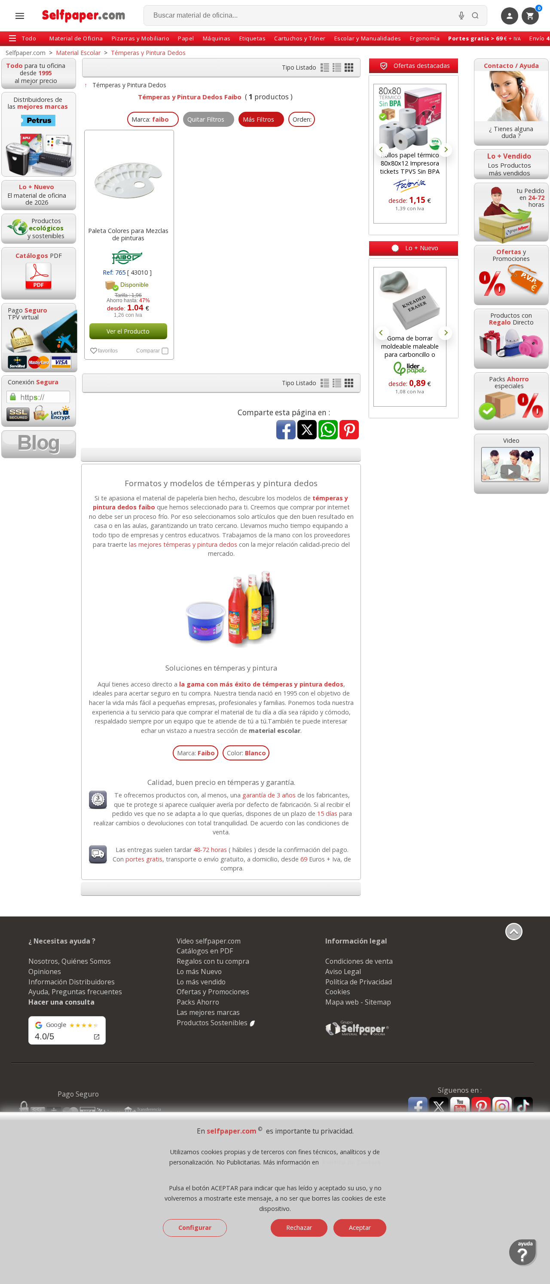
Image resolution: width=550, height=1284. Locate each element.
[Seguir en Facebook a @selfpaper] (418, 1108)
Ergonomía (425, 38)
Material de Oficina (76, 38)
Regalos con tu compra (213, 961)
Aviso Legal (343, 971)
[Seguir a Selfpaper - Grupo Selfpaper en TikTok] (523, 1107)
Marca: (196, 753)
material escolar (274, 730)
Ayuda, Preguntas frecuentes (75, 991)
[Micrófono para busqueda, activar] (461, 15)
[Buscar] (475, 15)
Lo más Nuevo (199, 971)
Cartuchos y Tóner (300, 38)
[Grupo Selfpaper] (357, 1035)
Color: (246, 753)
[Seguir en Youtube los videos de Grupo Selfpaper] (460, 1107)
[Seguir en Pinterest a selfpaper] (481, 1108)
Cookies (337, 991)
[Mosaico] (349, 69)
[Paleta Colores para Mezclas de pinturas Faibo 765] (128, 176)
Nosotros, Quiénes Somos (69, 961)
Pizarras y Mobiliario (141, 38)
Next (445, 150)
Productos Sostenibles (213, 1022)
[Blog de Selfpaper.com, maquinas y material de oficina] (38, 444)
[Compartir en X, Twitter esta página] (307, 430)
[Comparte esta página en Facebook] (286, 430)
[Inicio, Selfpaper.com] (84, 16)
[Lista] (326, 69)
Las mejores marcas (208, 1012)
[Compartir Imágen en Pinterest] (349, 430)
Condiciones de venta (359, 961)
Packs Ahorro (198, 1002)
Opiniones (44, 971)
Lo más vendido (201, 982)
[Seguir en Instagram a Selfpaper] (502, 1108)
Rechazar (299, 1227)
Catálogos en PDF (205, 951)
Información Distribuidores (71, 982)
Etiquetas (252, 38)
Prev (382, 150)
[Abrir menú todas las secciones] (19, 16)
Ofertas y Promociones (213, 991)
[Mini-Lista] (338, 69)
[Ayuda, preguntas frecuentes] (523, 1264)
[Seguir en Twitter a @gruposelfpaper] (439, 1107)
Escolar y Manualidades (367, 38)
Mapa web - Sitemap (358, 1002)
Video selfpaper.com (209, 941)
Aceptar (360, 1227)
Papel (186, 38)
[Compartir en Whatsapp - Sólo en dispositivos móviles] (328, 430)
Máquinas (217, 38)
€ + (484, 38)
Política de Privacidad (358, 982)
